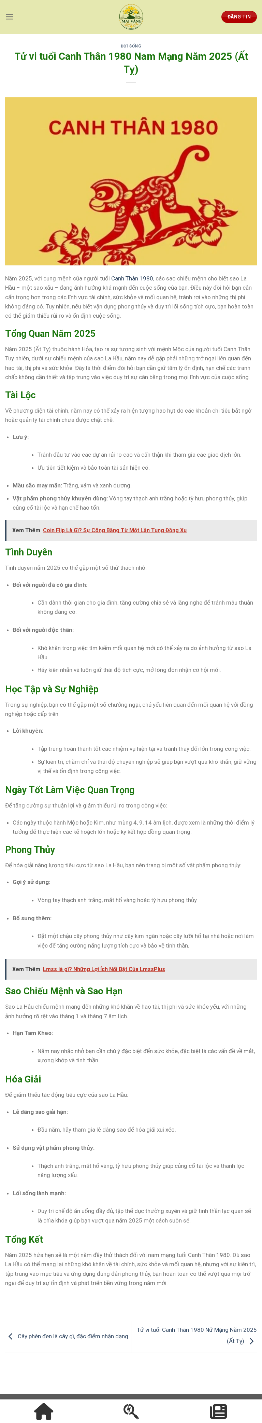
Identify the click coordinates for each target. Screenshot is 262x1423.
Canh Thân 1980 (132, 278)
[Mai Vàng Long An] (131, 17)
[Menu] (9, 17)
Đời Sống (131, 46)
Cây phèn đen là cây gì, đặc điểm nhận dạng (72, 1336)
